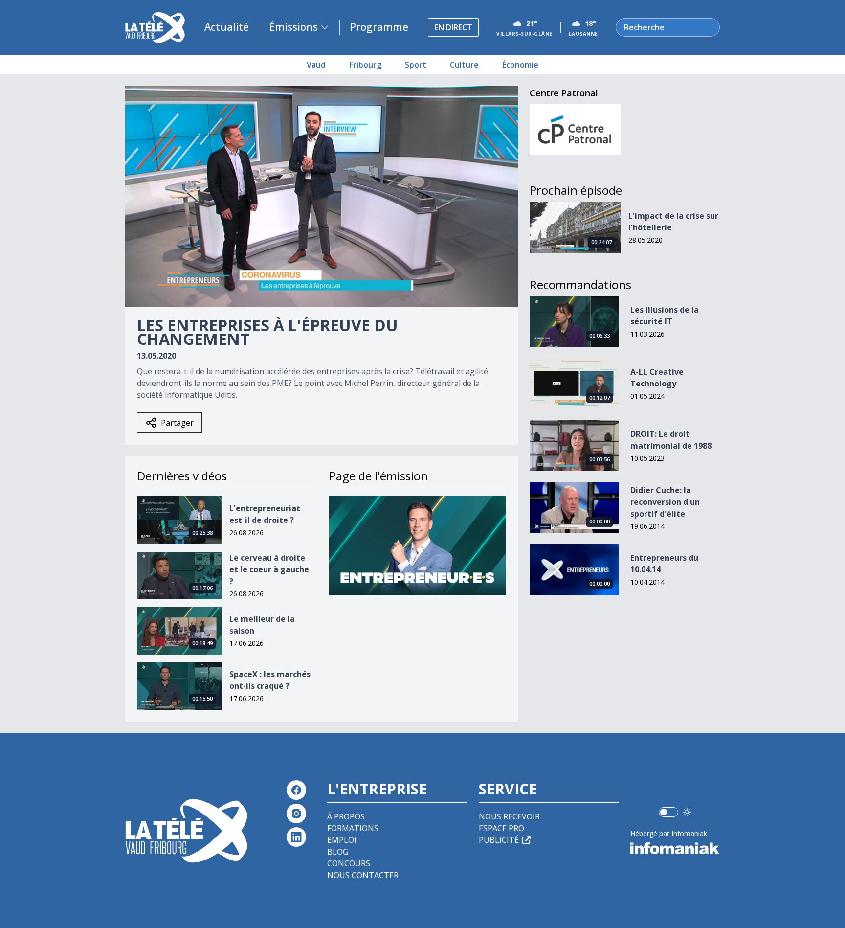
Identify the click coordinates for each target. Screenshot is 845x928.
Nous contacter (363, 875)
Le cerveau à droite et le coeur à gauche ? (269, 569)
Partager (177, 422)
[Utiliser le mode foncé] (687, 812)
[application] (321, 196)
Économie (520, 64)
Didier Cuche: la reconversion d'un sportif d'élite (665, 502)
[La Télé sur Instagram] (296, 813)
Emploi (341, 840)
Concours (348, 863)
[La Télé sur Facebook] (296, 790)
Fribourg (365, 64)
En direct (453, 27)
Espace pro (501, 828)
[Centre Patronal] (575, 129)
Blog (337, 851)
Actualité (226, 27)
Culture (464, 64)
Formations (352, 828)
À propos (346, 816)
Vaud (316, 64)
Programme (379, 27)
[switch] (668, 812)
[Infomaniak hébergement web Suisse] (675, 848)
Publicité (499, 840)
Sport (415, 64)
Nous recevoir (509, 816)
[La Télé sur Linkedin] (296, 837)
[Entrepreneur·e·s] (417, 545)
